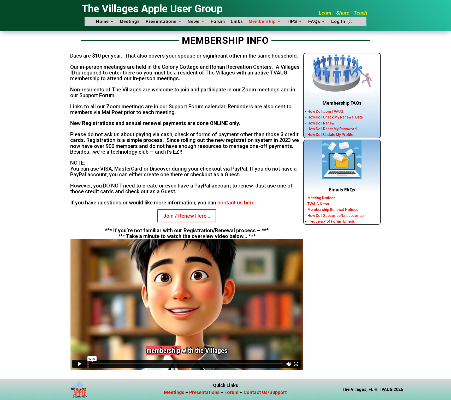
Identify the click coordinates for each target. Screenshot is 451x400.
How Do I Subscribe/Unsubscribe (335, 216)
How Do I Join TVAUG (325, 111)
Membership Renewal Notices (332, 210)
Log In (338, 21)
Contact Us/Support (265, 392)
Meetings (130, 21)
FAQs (314, 21)
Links (237, 21)
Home (102, 21)
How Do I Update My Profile (330, 135)
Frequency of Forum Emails (331, 221)
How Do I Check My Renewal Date (335, 117)
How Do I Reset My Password (332, 129)
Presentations (161, 21)
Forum (218, 21)
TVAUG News (318, 204)
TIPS (292, 21)
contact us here (235, 202)
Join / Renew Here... (186, 216)
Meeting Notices (321, 198)
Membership (262, 21)
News (194, 21)
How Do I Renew (320, 123)
